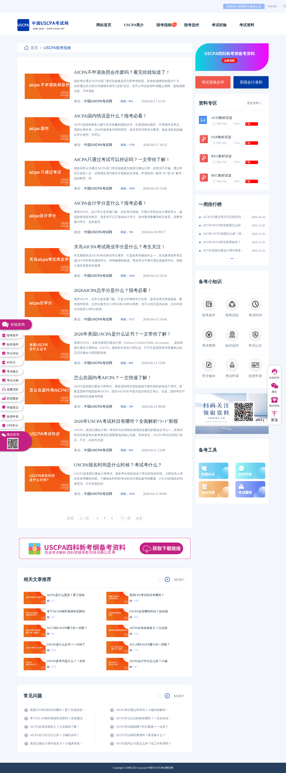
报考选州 (191, 25)
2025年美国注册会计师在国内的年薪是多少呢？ (224, 225)
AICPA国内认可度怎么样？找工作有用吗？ (143, 743)
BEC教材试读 (221, 175)
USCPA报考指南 (57, 48)
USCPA (272, 6)
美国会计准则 (251, 82)
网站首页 (103, 25)
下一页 (126, 518)
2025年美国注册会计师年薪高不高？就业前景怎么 (224, 217)
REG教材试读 (221, 156)
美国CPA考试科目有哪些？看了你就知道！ (57, 710)
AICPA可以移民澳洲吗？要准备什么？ (140, 735)
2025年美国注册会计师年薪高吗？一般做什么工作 (224, 250)
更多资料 (253, 103)
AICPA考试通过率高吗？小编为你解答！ (142, 710)
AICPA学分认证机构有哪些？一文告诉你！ (143, 718)
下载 (247, 123)
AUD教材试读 (221, 118)
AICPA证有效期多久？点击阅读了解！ (55, 726)
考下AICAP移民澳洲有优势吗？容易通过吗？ (58, 718)
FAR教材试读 (221, 137)
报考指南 (163, 25)
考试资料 (246, 25)
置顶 (274, 420)
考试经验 (219, 25)
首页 (34, 48)
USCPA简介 (134, 25)
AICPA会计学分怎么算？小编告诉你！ (55, 735)
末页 (139, 518)
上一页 (84, 518)
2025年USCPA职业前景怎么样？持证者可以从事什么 (224, 233)
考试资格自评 (213, 82)
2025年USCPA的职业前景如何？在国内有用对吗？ (224, 242)
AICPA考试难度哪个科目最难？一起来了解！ (144, 726)
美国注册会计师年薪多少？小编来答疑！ (56, 743)
